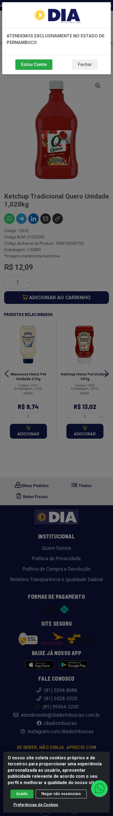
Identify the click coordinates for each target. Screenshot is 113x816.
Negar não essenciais (61, 794)
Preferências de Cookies (35, 805)
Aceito (22, 794)
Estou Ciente (34, 64)
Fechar (85, 64)
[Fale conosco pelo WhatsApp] (99, 788)
